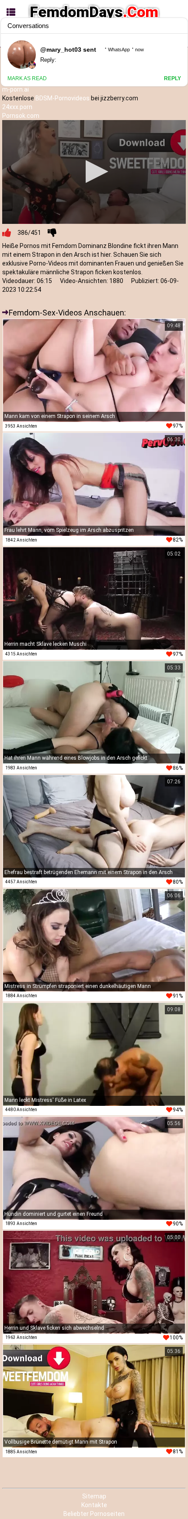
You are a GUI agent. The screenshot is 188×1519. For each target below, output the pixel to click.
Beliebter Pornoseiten (94, 1513)
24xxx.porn (17, 106)
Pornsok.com (20, 115)
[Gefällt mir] (6, 232)
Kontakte (94, 1504)
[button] (94, 171)
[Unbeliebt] (52, 232)
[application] (94, 171)
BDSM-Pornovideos (62, 98)
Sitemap (94, 1496)
